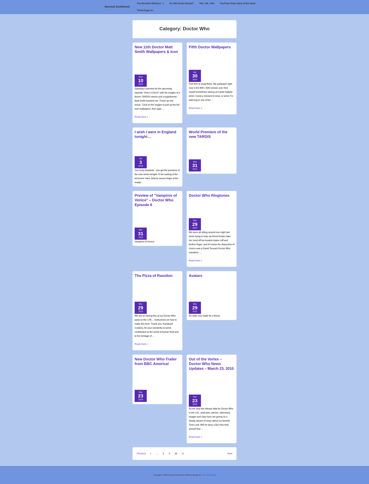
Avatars (195, 275)
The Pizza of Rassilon (154, 275)
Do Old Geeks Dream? (182, 3)
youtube (141, 224)
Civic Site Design (209, 475)
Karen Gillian (216, 152)
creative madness (217, 208)
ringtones (213, 211)
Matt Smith (175, 64)
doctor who (150, 71)
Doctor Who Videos (144, 376)
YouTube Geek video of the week (237, 3)
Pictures (169, 288)
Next (229, 453)
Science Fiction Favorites (201, 149)
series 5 (199, 156)
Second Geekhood (117, 6)
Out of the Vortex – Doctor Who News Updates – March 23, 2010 (211, 364)
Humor (160, 288)
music (204, 211)
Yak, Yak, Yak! (206, 3)
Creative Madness (156, 61)
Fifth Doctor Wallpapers (210, 47)
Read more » (141, 117)
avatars (201, 295)
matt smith (221, 388)
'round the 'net (157, 285)
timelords (149, 298)
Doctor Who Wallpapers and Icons (152, 64)
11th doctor (156, 67)
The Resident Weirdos (149, 3)
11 (183, 453)
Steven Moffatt (198, 391)
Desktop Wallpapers (207, 63)
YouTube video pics (155, 224)
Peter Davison (201, 60)
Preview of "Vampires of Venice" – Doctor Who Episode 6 (156, 200)
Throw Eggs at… (146, 10)
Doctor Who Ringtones (209, 195)
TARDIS (160, 71)
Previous (141, 453)
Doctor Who (172, 61)
